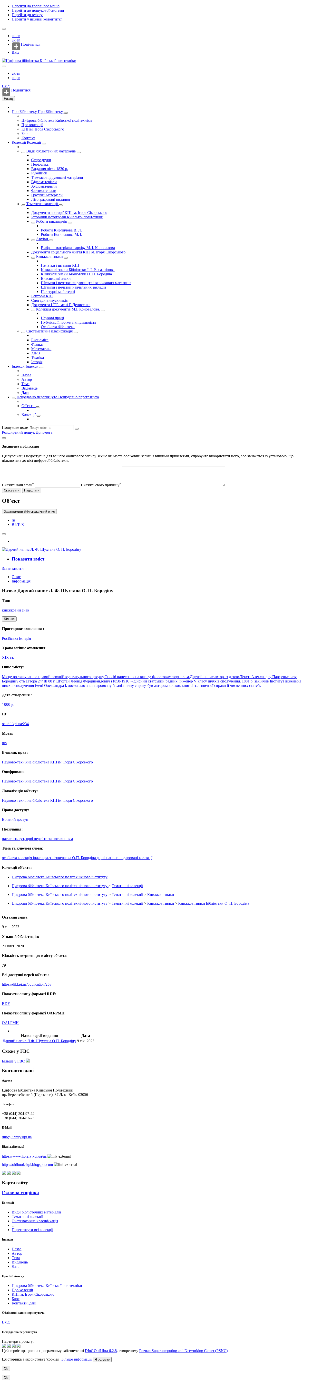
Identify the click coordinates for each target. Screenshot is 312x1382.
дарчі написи (108, 858)
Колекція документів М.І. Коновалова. (68, 309)
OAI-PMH (10, 1023)
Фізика (37, 344)
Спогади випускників (49, 300)
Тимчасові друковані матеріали (57, 177)
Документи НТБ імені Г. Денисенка (60, 305)
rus (4, 743)
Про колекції (32, 125)
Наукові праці (52, 318)
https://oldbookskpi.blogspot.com (27, 1164)
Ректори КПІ (42, 296)
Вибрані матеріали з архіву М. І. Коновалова (78, 248)
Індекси (19, 366)
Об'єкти (28, 406)
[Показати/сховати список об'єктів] (66, 113)
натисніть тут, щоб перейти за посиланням (37, 839)
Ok (6, 1368)
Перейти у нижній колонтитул (37, 19)
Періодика (40, 164)
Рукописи (39, 173)
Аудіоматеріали (44, 186)
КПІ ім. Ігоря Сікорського (42, 129)
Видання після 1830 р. (49, 169)
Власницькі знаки (56, 278)
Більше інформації (76, 1359)
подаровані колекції (135, 858)
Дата (25, 393)
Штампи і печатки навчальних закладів (73, 287)
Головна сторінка (20, 1192)
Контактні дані (24, 1303)
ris (13, 520)
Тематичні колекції (42, 204)
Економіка (40, 340)
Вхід (15, 52)
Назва (26, 375)
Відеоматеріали (44, 182)
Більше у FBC (14, 1061)
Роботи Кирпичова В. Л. (61, 230)
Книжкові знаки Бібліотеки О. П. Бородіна (76, 274)
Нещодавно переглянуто (37, 397)
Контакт (28, 138)
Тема (25, 384)
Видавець (29, 388)
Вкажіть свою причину (101, 485)
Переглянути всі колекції (32, 1230)
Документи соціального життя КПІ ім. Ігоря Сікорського (78, 252)
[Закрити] (4, 438)
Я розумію (102, 1359)
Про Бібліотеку (25, 112)
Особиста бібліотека (58, 327)
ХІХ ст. (8, 657)
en (18, 36)
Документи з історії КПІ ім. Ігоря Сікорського (69, 212)
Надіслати (31, 490)
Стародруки (41, 160)
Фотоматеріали (43, 191)
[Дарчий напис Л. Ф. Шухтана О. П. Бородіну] (41, 549)
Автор (26, 379)
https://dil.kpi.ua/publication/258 (26, 984)
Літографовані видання (50, 199)
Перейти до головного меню (35, 6)
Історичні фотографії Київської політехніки (67, 217)
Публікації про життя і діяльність (68, 322)
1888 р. (8, 704)
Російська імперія (16, 638)
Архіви (42, 239)
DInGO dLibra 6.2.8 (101, 1351)
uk (14, 36)
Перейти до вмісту (27, 15)
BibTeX (18, 524)
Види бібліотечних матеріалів (51, 151)
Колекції (19, 142)
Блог (25, 133)
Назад (8, 98)
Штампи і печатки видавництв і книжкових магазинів (86, 283)
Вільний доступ (15, 819)
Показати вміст (28, 558)
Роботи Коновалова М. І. (61, 234)
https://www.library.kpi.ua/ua (24, 1156)
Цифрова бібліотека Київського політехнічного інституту (59, 877)
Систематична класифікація (50, 331)
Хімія (35, 353)
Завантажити (13, 568)
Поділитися (30, 44)
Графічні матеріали (47, 195)
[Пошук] (77, 429)
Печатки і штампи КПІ (60, 265)
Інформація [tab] (21, 581)
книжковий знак (15, 610)
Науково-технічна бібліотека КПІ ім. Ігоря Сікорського (47, 762)
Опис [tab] (16, 577)
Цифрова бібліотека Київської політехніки (56, 120)
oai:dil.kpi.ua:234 (15, 724)
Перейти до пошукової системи (38, 10)
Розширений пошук (19, 432)
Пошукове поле (15, 427)
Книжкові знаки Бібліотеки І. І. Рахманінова (78, 270)
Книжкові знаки (50, 256)
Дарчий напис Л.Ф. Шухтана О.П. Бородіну (39, 1041)
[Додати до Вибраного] (4, 534)
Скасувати (11, 490)
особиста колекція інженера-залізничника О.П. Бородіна (49, 858)
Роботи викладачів (52, 221)
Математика (41, 349)
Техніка (37, 357)
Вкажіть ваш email (18, 485)
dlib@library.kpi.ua (17, 1137)
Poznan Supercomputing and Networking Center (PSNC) (183, 1351)
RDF (6, 1003)
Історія (36, 362)
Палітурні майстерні (58, 292)
